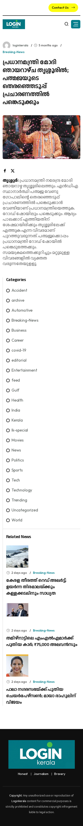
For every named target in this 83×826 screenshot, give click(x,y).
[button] (75, 24)
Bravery (59, 774)
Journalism (41, 774)
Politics (18, 460)
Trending (19, 500)
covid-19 (19, 350)
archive (18, 300)
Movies (18, 440)
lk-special (20, 430)
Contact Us (60, 8)
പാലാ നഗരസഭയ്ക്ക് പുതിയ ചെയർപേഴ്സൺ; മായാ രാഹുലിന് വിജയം (41, 695)
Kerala (17, 420)
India (16, 410)
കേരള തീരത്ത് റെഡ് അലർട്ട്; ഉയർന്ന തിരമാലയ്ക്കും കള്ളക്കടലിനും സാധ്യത (36, 586)
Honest (23, 774)
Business (19, 330)
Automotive (22, 310)
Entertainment (24, 370)
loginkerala (20, 45)
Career (18, 340)
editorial (19, 360)
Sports (17, 470)
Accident (19, 290)
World (17, 520)
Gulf (15, 390)
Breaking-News (13, 52)
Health (17, 400)
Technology (22, 490)
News (16, 450)
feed (16, 380)
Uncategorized (25, 510)
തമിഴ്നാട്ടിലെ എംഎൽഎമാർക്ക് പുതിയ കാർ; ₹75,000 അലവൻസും (41, 641)
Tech (16, 480)
